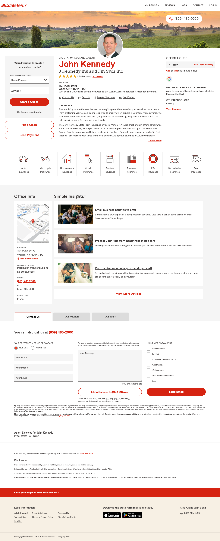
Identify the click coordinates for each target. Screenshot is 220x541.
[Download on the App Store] (112, 515)
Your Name (21, 357)
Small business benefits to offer (115, 209)
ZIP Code (16, 91)
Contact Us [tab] (33, 316)
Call (168, 71)
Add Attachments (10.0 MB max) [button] (110, 392)
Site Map (18, 521)
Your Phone (41, 348)
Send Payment (29, 135)
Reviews (170, 5)
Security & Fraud (39, 513)
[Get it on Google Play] (132, 515)
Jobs (184, 5)
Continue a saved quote (29, 112)
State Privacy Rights (67, 517)
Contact (198, 5)
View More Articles (128, 293)
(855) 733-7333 (64, 416)
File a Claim (29, 124)
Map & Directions (29, 258)
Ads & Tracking (21, 513)
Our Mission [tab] (72, 316)
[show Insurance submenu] (158, 5)
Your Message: (87, 353)
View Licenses (173, 109)
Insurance (150, 5)
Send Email (176, 391)
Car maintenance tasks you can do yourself (123, 268)
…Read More (154, 140)
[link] (14, 5)
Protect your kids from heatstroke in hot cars (125, 240)
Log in (213, 5)
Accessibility (63, 513)
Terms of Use (20, 517)
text (176, 71)
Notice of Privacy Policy (42, 517)
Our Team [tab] (110, 316)
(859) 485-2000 (26, 281)
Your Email (23, 348)
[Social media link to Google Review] (169, 79)
